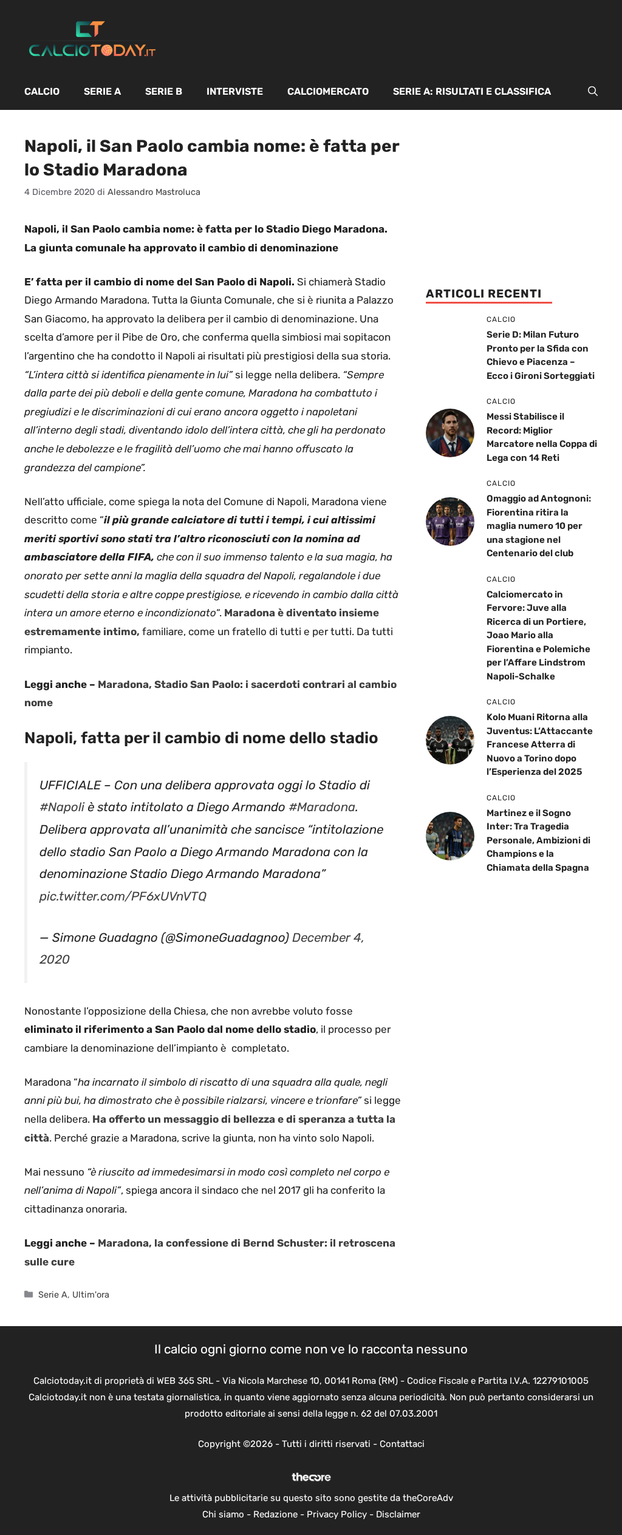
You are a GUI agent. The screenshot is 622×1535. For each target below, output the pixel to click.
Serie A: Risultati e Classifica (472, 91)
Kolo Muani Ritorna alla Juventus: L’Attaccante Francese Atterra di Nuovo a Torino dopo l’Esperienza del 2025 (540, 744)
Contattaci (402, 1443)
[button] (593, 91)
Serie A (102, 91)
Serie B (163, 91)
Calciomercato (328, 91)
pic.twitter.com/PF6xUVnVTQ (123, 896)
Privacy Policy (337, 1514)
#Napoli (61, 807)
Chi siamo (223, 1514)
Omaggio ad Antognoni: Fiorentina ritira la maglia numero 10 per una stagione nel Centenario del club (539, 526)
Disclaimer (398, 1514)
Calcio (42, 91)
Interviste (235, 91)
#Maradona (322, 807)
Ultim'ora (90, 1294)
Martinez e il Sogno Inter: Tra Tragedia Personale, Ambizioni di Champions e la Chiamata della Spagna (538, 840)
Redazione (275, 1514)
